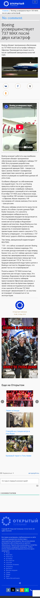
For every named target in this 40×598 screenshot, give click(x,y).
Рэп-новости (10, 560)
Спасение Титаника (12, 564)
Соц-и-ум (9, 562)
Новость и (9, 557)
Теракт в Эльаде (12, 411)
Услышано (9, 566)
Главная (5, 11)
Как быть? (9, 568)
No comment (12, 18)
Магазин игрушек (11, 570)
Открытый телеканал (20, 312)
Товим (8, 572)
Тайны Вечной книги (13, 578)
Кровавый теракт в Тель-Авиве (18, 456)
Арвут (8, 576)
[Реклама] (20, 348)
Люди (8, 553)
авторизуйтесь (33, 473)
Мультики (9, 555)
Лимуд (8, 574)
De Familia (9, 559)
